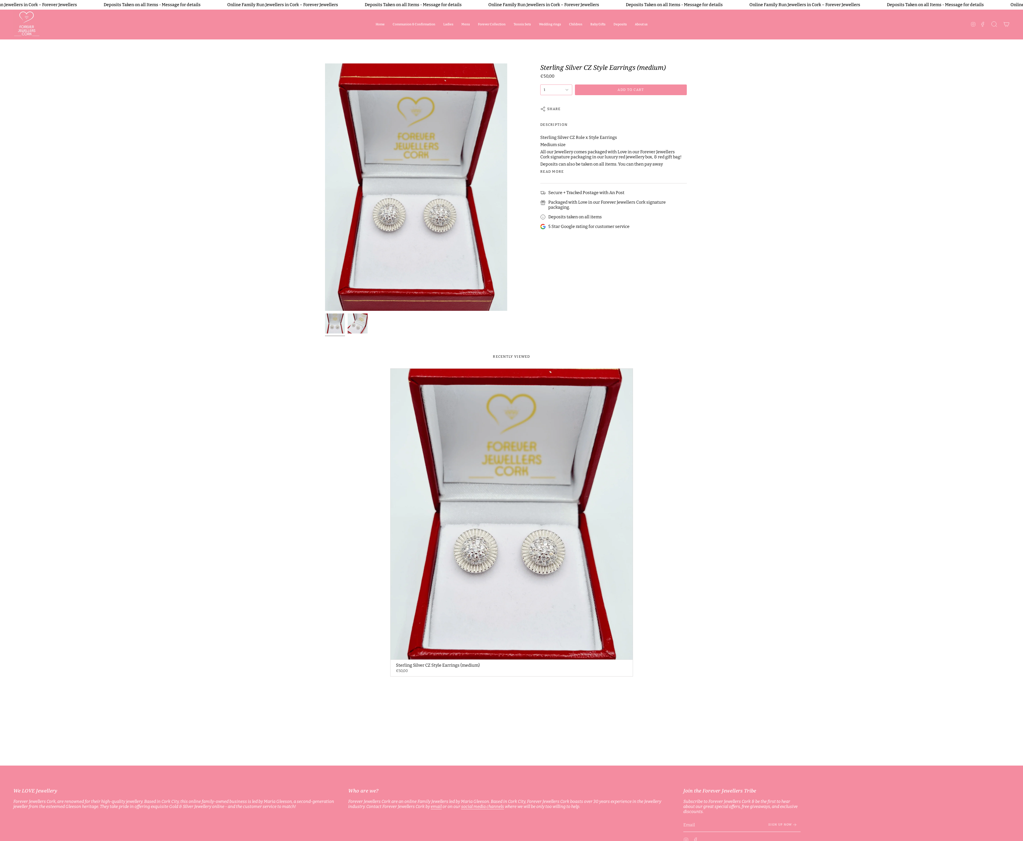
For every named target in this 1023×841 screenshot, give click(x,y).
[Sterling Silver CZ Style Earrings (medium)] (512, 514)
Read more (552, 172)
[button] (448, 24)
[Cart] (1006, 24)
